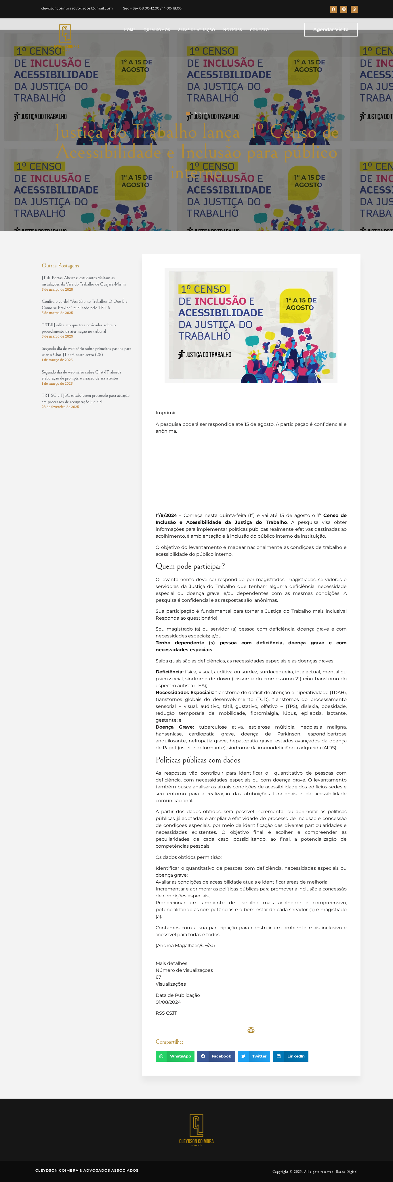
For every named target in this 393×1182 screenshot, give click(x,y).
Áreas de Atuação (196, 30)
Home (130, 30)
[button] (175, 1056)
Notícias (232, 30)
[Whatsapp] (354, 9)
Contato (259, 30)
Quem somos (157, 30)
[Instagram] (343, 9)
